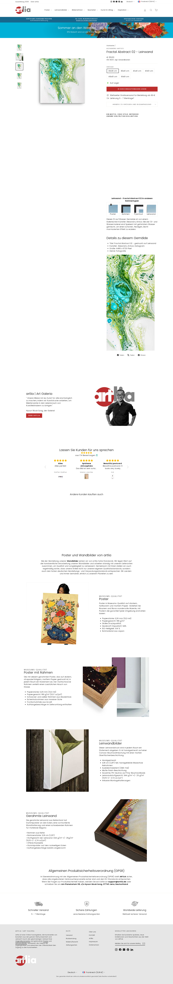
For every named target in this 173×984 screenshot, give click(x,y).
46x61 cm (112, 76)
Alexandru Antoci (115, 48)
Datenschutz (94, 945)
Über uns (92, 932)
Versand (69, 935)
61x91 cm (125, 76)
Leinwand (151, 214)
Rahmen (126, 214)
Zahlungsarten (71, 945)
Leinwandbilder (61, 10)
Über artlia (35, 2)
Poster (47, 10)
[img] (86, 453)
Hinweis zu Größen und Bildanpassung (132, 104)
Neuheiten (92, 10)
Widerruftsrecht (72, 942)
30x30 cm (112, 71)
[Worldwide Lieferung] (135, 904)
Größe (110, 67)
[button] (45, 467)
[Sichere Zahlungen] (87, 904)
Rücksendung (71, 938)
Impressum (93, 942)
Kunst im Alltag (107, 10)
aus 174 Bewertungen (85, 455)
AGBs (91, 938)
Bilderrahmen (77, 10)
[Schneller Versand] (38, 904)
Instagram (140, 246)
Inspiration (122, 10)
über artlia (34, 415)
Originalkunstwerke (22, 941)
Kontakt (92, 935)
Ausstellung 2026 (22, 2)
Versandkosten (124, 60)
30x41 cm (125, 71)
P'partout (138, 214)
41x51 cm (149, 71)
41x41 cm (137, 71)
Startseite (110, 45)
